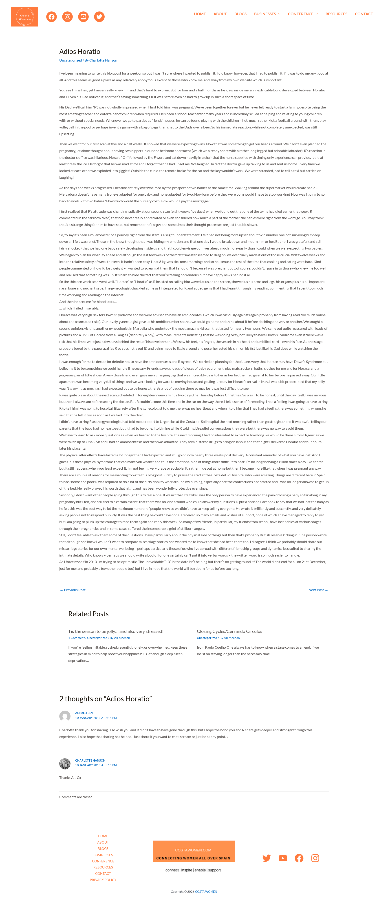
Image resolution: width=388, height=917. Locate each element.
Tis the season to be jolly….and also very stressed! (116, 631)
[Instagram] (67, 16)
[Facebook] (51, 16)
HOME (200, 13)
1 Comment (76, 638)
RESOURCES (336, 13)
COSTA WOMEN (206, 891)
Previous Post (73, 590)
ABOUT (220, 13)
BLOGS (240, 13)
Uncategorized (70, 60)
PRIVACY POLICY (103, 880)
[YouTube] (83, 16)
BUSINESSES (265, 13)
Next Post (318, 590)
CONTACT (364, 13)
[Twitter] (99, 16)
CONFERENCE (300, 13)
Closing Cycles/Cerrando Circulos (229, 631)
